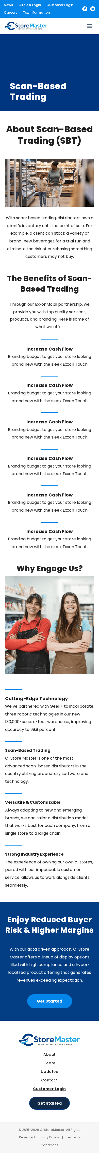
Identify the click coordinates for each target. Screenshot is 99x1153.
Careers (10, 13)
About (49, 1054)
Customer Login (59, 5)
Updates (49, 1071)
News (8, 5)
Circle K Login (30, 5)
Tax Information (36, 13)
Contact (49, 1080)
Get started (49, 1103)
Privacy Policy (48, 1137)
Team (49, 1063)
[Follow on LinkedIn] (92, 8)
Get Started (49, 1001)
